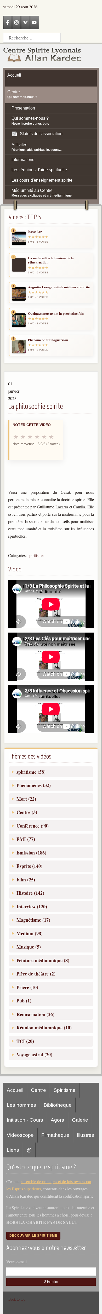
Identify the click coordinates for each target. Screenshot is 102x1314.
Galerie (80, 1120)
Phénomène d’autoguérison (48, 340)
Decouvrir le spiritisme (33, 1235)
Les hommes (21, 1105)
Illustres (85, 1135)
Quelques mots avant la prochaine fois (56, 313)
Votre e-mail (16, 1261)
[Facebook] (7, 22)
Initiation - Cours (25, 1120)
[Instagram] (16, 22)
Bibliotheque (58, 1105)
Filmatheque (55, 1135)
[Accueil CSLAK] (42, 55)
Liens (13, 1150)
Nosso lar (35, 231)
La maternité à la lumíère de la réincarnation (51, 260)
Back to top (16, 1299)
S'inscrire (51, 1282)
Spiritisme (65, 1090)
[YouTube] (34, 22)
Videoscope (20, 1135)
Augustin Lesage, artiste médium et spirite (59, 287)
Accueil (15, 1090)
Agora (57, 1120)
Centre (38, 1090)
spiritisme (35, 555)
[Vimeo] (25, 22)
